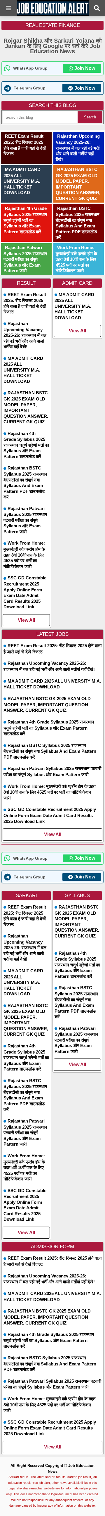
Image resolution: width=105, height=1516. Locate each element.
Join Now (84, 68)
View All (26, 620)
